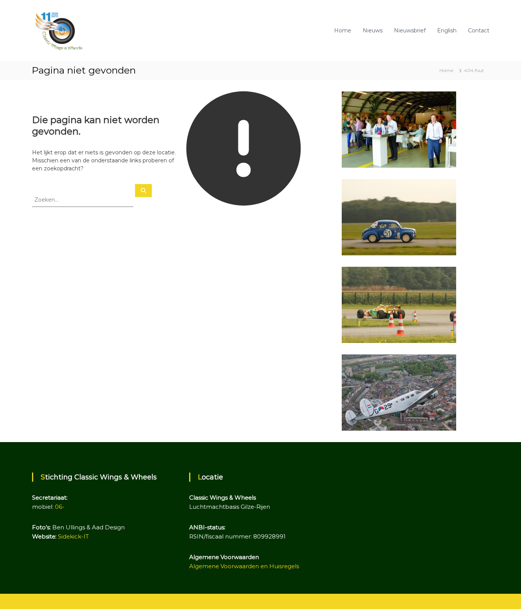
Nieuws (373, 30)
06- (59, 506)
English (447, 30)
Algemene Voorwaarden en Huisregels (244, 566)
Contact (478, 30)
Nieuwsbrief (410, 30)
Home (342, 30)
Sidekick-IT (73, 536)
